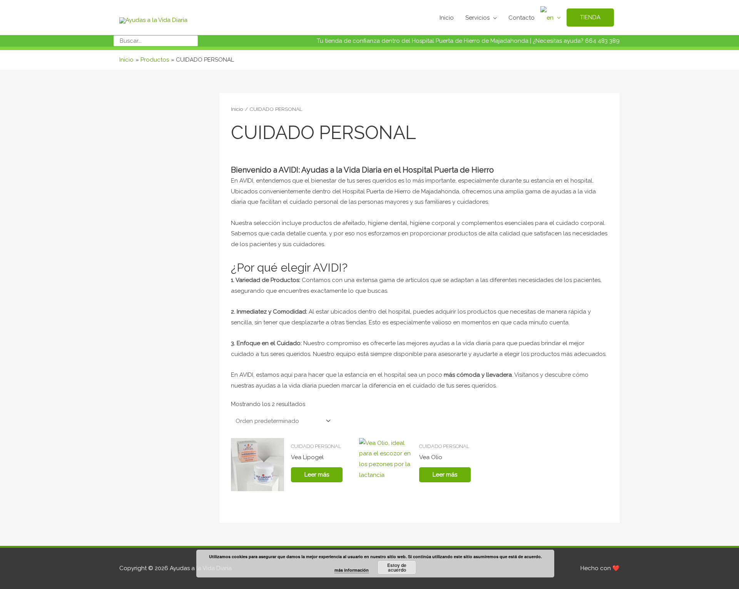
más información (351, 570)
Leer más (316, 474)
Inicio (237, 109)
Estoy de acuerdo (396, 567)
